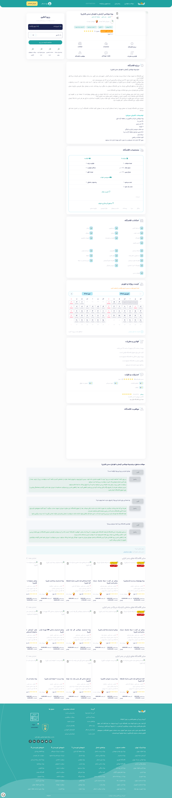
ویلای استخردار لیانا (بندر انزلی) (108, 630)
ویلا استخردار (121, 755)
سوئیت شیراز (60, 768)
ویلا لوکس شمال (100, 755)
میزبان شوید (71, 721)
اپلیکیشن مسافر (90, 729)
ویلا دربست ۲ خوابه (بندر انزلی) (54, 679)
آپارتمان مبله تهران (140, 755)
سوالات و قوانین (129, 3)
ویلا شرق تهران (121, 789)
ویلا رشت (102, 784)
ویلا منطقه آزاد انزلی (79, 751)
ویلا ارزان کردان (40, 780)
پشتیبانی (117, 3)
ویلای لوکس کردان (140, 764)
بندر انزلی (103, 17)
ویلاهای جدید (91, 721)
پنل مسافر (92, 725)
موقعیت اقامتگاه (80, 56)
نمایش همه (32, 558)
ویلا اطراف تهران (141, 751)
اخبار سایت (91, 734)
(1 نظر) (110, 34)
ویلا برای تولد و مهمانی (118, 751)
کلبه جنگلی (101, 772)
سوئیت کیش (60, 772)
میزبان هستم (32, 3)
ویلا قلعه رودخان (39, 751)
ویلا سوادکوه (40, 764)
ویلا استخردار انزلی (100, 780)
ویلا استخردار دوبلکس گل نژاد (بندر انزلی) (78, 631)
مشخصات (106, 46)
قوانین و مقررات (132, 56)
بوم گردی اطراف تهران (139, 768)
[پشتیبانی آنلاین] (3, 794)
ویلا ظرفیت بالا (121, 780)
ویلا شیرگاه (81, 776)
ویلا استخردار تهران (140, 780)
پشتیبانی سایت (70, 713)
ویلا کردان (143, 772)
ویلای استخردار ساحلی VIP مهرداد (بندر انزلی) (51, 631)
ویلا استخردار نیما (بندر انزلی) (55, 581)
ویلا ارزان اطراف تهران (38, 784)
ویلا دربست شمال (100, 751)
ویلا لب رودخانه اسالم (119, 776)
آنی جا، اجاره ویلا (90, 713)
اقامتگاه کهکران (120, 764)
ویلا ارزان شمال (101, 760)
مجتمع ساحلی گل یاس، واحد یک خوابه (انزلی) (78, 680)
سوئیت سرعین (59, 780)
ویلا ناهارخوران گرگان (119, 772)
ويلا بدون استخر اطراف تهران (36, 789)
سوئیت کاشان (60, 760)
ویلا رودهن (81, 784)
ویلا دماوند (82, 789)
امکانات (80, 46)
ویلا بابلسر (82, 764)
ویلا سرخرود (81, 768)
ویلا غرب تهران (121, 784)
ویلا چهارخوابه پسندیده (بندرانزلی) (134, 581)
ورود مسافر (44, 3)
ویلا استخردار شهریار (140, 784)
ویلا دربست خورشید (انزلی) (109, 679)
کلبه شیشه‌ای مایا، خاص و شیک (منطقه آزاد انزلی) (78, 582)
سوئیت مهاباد (60, 784)
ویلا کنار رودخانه (120, 768)
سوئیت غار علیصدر (38, 755)
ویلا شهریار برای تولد (140, 789)
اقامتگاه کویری (121, 760)
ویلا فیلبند (61, 789)
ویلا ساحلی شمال (100, 764)
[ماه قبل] (140, 293)
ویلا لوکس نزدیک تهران (139, 760)
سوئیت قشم (60, 776)
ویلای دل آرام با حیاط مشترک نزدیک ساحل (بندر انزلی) (105, 582)
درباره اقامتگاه (132, 47)
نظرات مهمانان (106, 56)
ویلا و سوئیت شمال (99, 789)
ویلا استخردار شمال (99, 776)
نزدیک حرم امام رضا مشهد (56, 755)
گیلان (109, 17)
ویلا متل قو (81, 772)
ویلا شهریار (142, 776)
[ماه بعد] (71, 293)
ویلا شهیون (40, 776)
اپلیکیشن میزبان (70, 734)
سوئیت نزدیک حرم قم (57, 751)
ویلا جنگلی (102, 768)
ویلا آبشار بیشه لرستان (37, 760)
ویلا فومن (41, 768)
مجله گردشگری (90, 717)
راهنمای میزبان (70, 725)
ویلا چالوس (81, 760)
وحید (100, 21)
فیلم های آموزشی (69, 729)
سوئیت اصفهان (59, 764)
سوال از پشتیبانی (128, 551)
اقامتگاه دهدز (40, 772)
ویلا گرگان (82, 780)
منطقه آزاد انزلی (96, 17)
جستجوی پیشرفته (105, 3)
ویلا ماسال (82, 755)
